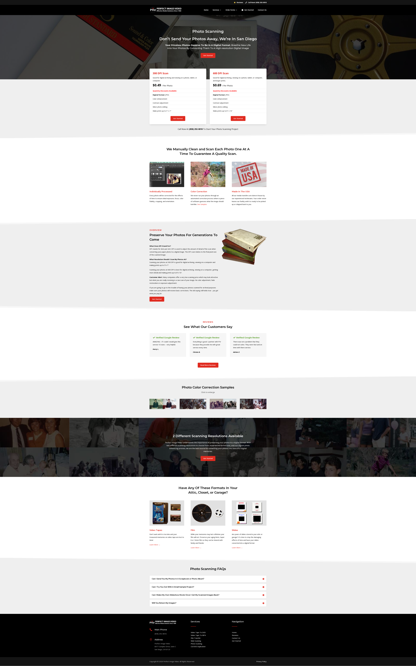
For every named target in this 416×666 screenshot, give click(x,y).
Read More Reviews (208, 365)
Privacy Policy (261, 661)
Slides (235, 530)
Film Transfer (196, 638)
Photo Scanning (196, 644)
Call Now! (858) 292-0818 (257, 2)
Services (216, 10)
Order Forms (230, 10)
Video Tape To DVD (198, 632)
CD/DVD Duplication (198, 646)
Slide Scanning (196, 641)
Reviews (239, 2)
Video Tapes (156, 530)
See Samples (202, 204)
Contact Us (262, 10)
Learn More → (155, 545)
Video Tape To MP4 (198, 635)
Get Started (249, 10)
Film (193, 530)
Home (206, 10)
